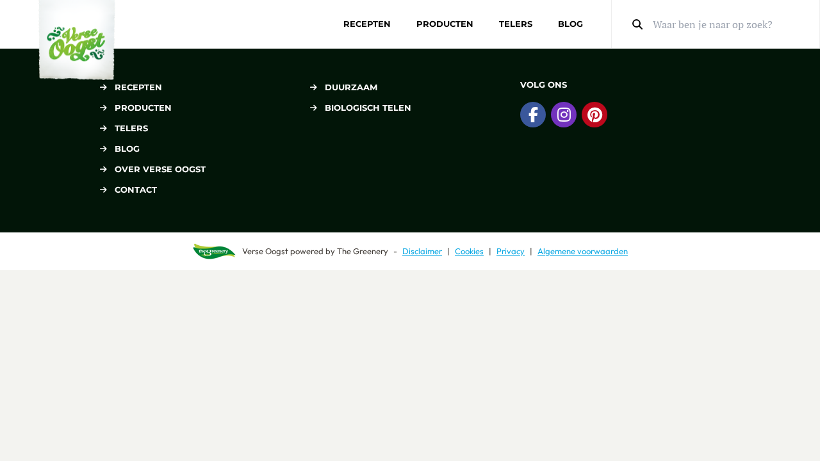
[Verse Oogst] (76, 40)
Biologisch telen (368, 107)
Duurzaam (351, 87)
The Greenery (362, 251)
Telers (515, 24)
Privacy (510, 251)
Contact (136, 189)
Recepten (367, 24)
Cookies (469, 251)
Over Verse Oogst (160, 169)
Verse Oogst (265, 251)
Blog (570, 24)
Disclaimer (422, 251)
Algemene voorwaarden (582, 251)
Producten (444, 24)
